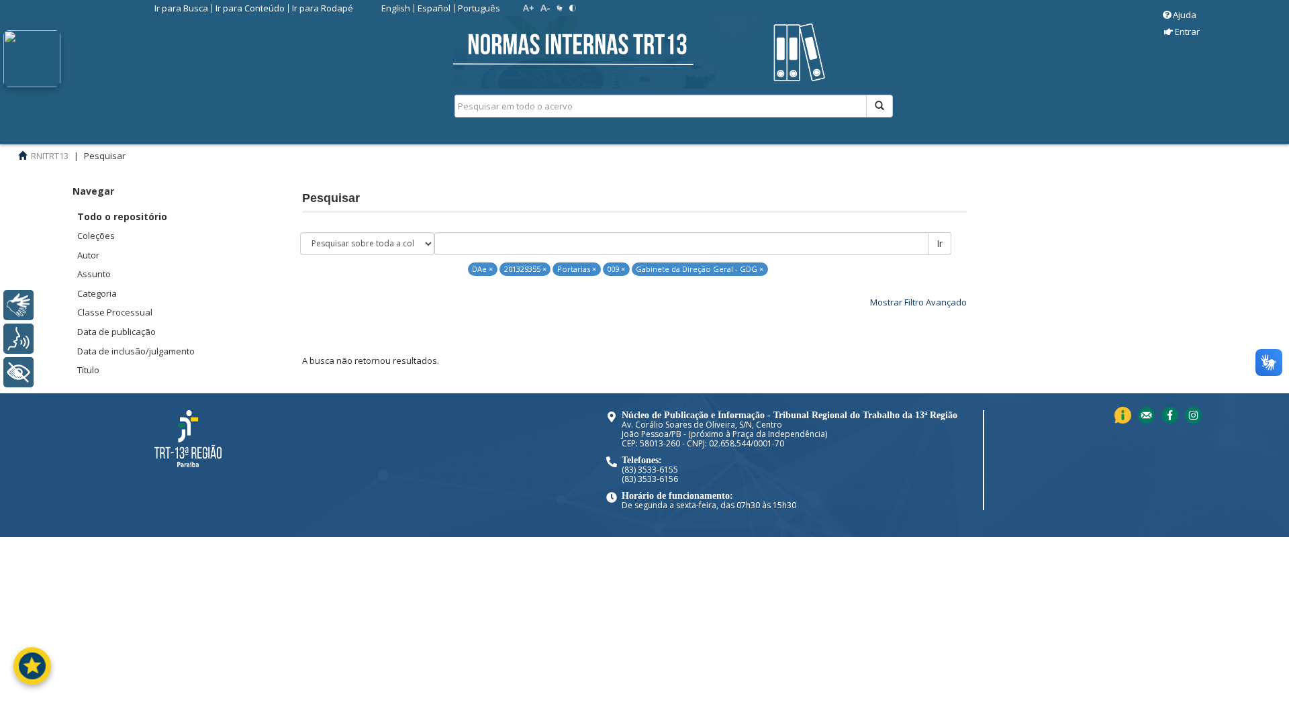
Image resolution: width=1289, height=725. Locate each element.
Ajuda (1184, 15)
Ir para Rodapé (322, 8)
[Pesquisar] (879, 106)
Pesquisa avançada (940, 154)
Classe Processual (114, 312)
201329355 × (525, 269)
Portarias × (576, 269)
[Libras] (18, 305)
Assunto (94, 274)
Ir (940, 243)
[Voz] (18, 339)
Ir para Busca (181, 8)
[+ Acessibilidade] (18, 372)
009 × (616, 269)
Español (434, 8)
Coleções (96, 236)
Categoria (97, 293)
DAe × (482, 269)
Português (479, 8)
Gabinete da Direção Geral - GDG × (699, 269)
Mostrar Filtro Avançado (918, 302)
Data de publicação (116, 332)
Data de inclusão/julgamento (136, 351)
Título (88, 370)
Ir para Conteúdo (250, 8)
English (395, 8)
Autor (88, 255)
